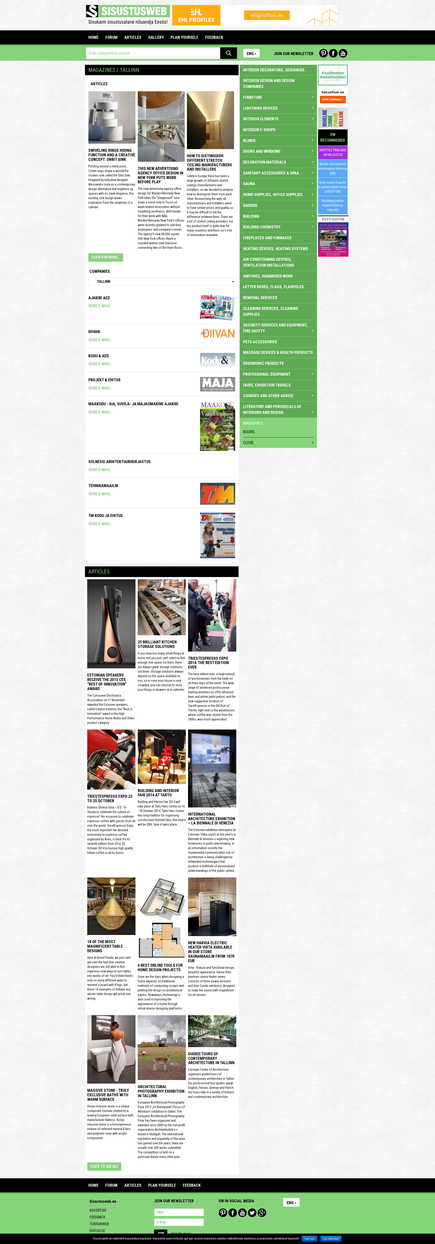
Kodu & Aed (98, 355)
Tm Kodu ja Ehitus (105, 515)
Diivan (94, 331)
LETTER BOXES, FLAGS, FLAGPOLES (273, 286)
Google (262, 1212)
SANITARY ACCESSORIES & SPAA (271, 173)
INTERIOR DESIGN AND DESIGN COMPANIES (269, 83)
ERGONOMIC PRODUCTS (263, 363)
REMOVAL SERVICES (260, 297)
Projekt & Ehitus (104, 379)
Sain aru (309, 1238)
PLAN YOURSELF (184, 37)
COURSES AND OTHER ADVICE (268, 395)
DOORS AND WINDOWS (261, 151)
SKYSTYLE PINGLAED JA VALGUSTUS (332, 152)
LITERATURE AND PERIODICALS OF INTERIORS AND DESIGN (272, 409)
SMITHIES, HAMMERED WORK (268, 276)
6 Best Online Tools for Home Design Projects (160, 967)
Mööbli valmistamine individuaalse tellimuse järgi (332, 168)
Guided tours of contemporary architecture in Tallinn (211, 1058)
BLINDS (249, 140)
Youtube (343, 53)
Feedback (97, 1217)
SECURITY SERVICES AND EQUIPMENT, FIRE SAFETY (275, 328)
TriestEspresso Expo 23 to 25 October (109, 798)
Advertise (97, 1210)
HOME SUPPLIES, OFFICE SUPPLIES (272, 194)
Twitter (252, 1212)
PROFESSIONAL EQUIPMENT (266, 374)
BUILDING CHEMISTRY (261, 227)
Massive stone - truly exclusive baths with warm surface (108, 1095)
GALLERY (156, 37)
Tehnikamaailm (103, 485)
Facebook (333, 53)
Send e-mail (99, 305)
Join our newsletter (293, 53)
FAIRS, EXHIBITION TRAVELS (267, 385)
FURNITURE (252, 97)
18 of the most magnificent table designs (105, 946)
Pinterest (323, 53)
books (249, 431)
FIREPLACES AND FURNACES (267, 237)
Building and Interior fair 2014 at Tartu (158, 792)
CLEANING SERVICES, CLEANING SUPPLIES (270, 311)
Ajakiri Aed (99, 297)
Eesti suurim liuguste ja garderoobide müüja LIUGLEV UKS (332, 187)
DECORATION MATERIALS (264, 162)
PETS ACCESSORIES (260, 341)
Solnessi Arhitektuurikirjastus (119, 461)
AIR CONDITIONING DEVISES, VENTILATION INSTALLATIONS (268, 262)
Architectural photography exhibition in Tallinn (161, 1091)
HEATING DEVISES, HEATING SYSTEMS (275, 248)
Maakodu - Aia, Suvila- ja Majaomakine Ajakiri (133, 403)
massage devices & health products (278, 352)
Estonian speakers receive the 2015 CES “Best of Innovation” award (107, 682)
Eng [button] (250, 53)
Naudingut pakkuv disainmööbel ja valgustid (332, 205)
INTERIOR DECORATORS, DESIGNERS (273, 70)
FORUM (111, 37)
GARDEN (250, 205)
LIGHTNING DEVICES (260, 108)
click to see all (104, 1166)
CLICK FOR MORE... (105, 257)
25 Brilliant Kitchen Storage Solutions (157, 644)
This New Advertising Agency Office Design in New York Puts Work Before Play (160, 175)
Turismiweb (99, 1224)
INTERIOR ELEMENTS (260, 118)
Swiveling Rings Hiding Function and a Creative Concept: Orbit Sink (111, 155)
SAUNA (249, 183)
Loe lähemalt (331, 1238)
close (248, 442)
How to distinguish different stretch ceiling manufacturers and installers (209, 162)
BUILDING (251, 216)
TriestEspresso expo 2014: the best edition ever (208, 663)
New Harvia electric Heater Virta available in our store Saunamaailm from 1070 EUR (211, 951)
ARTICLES (132, 37)
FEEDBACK (214, 37)
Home (93, 37)
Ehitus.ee (97, 1231)
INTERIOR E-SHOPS (259, 129)
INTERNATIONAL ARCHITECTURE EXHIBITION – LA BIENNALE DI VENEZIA (211, 819)
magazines (253, 423)
